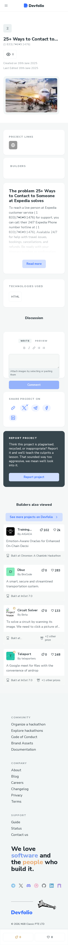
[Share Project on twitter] (24, 407)
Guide (15, 822)
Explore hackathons (27, 730)
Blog (15, 776)
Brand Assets (22, 743)
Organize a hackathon (28, 724)
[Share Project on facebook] (46, 407)
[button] (31, 95)
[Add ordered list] (44, 348)
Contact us (19, 834)
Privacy (16, 795)
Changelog (20, 789)
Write (25, 341)
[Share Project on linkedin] (13, 417)
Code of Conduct (24, 737)
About (16, 770)
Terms (16, 801)
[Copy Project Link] (13, 407)
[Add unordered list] (39, 348)
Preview (41, 341)
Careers (17, 782)
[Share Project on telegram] (35, 407)
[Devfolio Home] (34, 5)
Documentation (23, 749)
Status (16, 828)
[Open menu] (6, 5)
